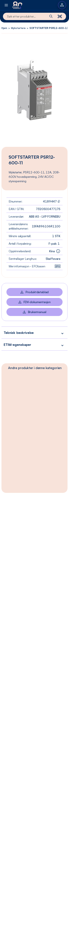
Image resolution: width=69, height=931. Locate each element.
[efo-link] (57, 266)
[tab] (35, 367)
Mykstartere (18, 27)
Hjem (4, 27)
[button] (34, 332)
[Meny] (6, 5)
